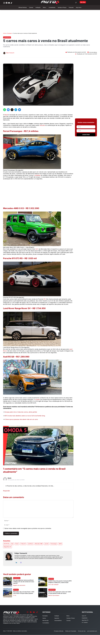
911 (45, 299)
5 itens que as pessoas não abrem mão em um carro (21, 419)
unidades (37, 175)
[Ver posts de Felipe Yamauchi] (4, 53)
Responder (6, 491)
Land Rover (30, 543)
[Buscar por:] (75, 2)
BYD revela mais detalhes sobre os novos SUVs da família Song (25, 416)
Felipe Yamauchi (10, 52)
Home (4, 33)
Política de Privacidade (70, 631)
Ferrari (16, 543)
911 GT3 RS (6, 543)
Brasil (6, 115)
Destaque (9, 33)
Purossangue (54, 543)
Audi (12, 543)
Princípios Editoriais (58, 631)
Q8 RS (60, 543)
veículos (42, 125)
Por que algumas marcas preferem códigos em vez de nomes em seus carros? (23, 581)
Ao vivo (82, 2)
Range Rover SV (7, 546)
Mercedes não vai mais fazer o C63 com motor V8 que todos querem (23, 592)
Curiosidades (7, 37)
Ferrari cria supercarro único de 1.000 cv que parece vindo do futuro (59, 592)
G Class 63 (23, 543)
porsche (46, 543)
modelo (37, 399)
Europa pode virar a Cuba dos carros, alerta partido (21, 412)
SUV (36, 249)
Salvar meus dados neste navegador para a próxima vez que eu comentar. (28, 528)
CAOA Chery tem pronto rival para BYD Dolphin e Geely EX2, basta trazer (60, 581)
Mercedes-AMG (38, 543)
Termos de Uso (81, 631)
